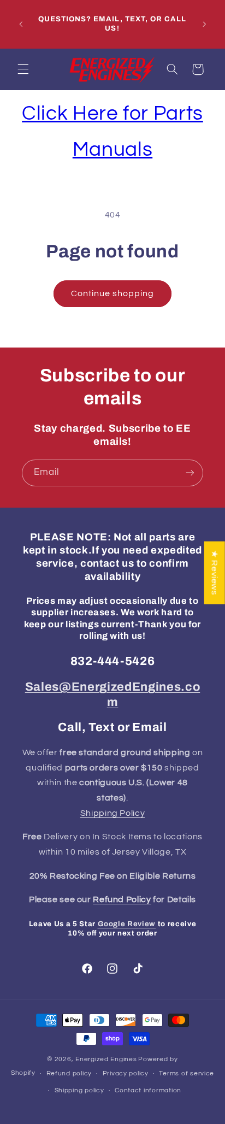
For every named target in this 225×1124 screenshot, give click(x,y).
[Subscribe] (190, 473)
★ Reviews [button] (214, 572)
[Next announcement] (204, 24)
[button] (22, 69)
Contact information (148, 1090)
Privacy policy (126, 1073)
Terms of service (186, 1073)
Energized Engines (106, 1059)
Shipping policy (79, 1090)
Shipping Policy (112, 813)
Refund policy (69, 1073)
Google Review (127, 924)
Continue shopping (113, 293)
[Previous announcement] (21, 24)
